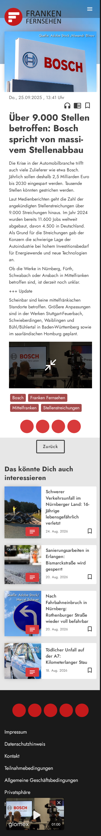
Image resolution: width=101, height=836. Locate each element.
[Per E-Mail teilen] (74, 426)
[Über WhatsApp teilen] (58, 426)
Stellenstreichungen (61, 408)
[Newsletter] (82, 710)
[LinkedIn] (66, 710)
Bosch (18, 397)
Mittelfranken (24, 408)
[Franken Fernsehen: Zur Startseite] (33, 17)
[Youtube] (50, 710)
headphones (67, 105)
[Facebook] (19, 710)
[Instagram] (35, 710)
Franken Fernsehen (47, 397)
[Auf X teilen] (42, 426)
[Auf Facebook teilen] (27, 426)
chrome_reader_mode (77, 105)
